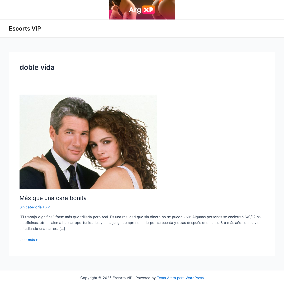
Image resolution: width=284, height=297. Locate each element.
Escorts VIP (25, 28)
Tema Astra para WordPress (180, 278)
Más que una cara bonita (53, 197)
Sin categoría (31, 207)
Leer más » (29, 240)
